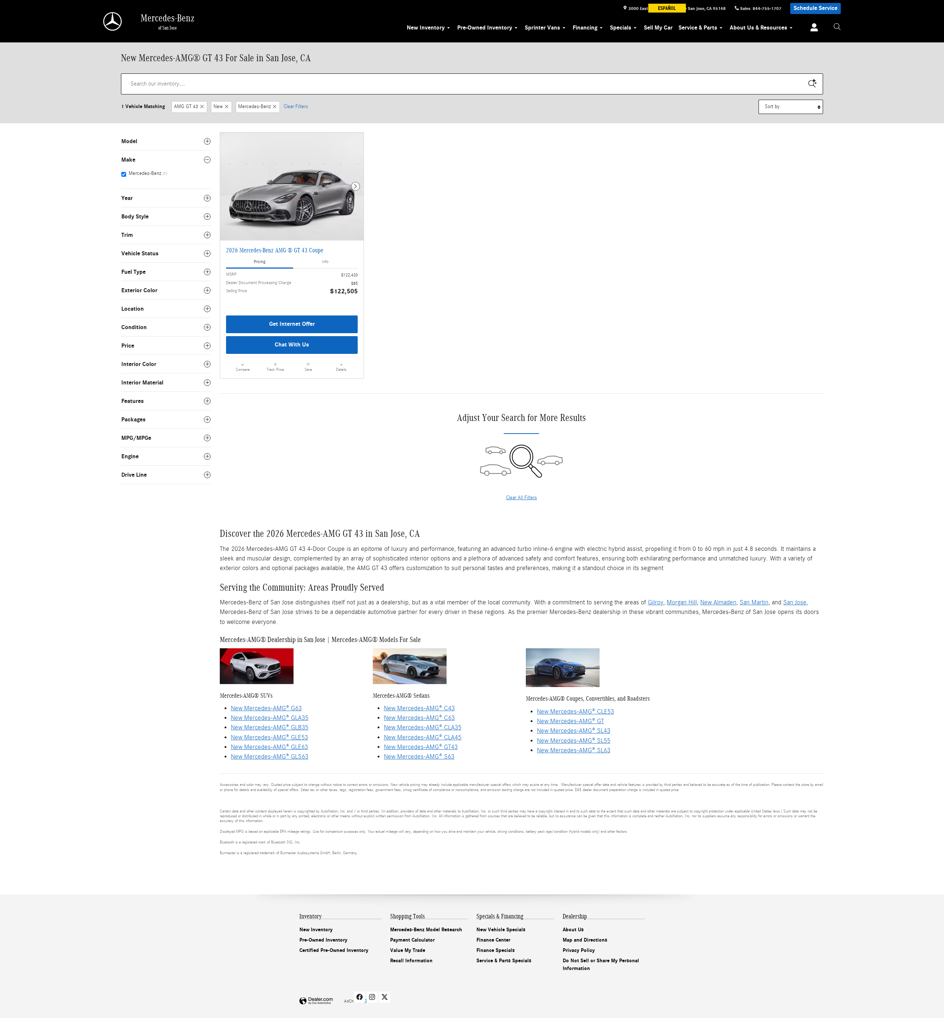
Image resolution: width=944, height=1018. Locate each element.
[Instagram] (372, 997)
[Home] (113, 21)
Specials (620, 27)
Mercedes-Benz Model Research (426, 929)
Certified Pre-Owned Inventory (333, 950)
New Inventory (426, 27)
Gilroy (655, 602)
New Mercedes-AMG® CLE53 (575, 711)
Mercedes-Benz (254, 107)
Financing (585, 27)
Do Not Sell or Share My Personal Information (601, 964)
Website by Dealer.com (316, 1001)
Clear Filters (296, 107)
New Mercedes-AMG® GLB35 (269, 727)
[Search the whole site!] (837, 27)
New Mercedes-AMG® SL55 (573, 740)
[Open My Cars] (812, 28)
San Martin (754, 602)
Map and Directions (585, 940)
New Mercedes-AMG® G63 (266, 708)
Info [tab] (325, 261)
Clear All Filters (521, 498)
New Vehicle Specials (500, 929)
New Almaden (718, 602)
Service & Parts (697, 27)
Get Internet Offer (292, 324)
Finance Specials (495, 950)
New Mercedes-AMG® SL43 (573, 730)
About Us (573, 929)
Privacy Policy (579, 950)
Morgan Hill (682, 602)
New (218, 107)
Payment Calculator (412, 940)
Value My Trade (407, 950)
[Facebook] (359, 997)
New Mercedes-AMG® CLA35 (422, 727)
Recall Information (411, 960)
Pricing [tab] (260, 261)
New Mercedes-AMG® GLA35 (269, 717)
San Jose (794, 602)
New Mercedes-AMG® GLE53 (269, 737)
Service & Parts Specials (503, 960)
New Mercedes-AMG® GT (570, 721)
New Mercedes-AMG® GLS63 (269, 756)
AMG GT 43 (186, 107)
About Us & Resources (758, 27)
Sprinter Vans (542, 27)
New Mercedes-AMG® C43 (419, 708)
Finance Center (493, 940)
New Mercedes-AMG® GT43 (421, 746)
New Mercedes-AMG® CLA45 (422, 737)
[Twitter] (384, 997)
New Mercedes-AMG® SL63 (573, 750)
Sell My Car (658, 27)
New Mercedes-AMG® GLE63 (269, 746)
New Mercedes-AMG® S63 (419, 756)
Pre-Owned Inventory (484, 27)
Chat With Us (292, 344)
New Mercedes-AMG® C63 (419, 717)
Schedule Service (815, 8)
